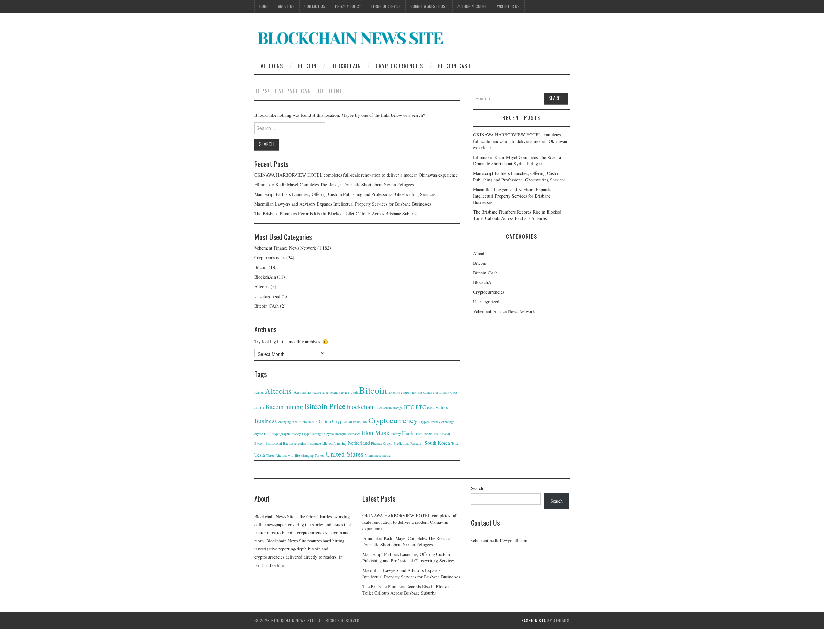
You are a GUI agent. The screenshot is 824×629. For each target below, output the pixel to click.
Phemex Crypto (381, 443)
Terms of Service (385, 6)
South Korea (437, 442)
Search (477, 488)
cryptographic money (286, 433)
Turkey (319, 455)
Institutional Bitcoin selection (286, 443)
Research (416, 443)
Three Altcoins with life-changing (290, 455)
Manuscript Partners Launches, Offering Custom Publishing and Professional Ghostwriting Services (344, 194)
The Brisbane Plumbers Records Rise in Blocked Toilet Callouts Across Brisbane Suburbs (335, 213)
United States (345, 453)
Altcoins (272, 66)
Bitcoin (307, 66)
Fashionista (534, 620)
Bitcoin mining (284, 406)
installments (424, 433)
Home (263, 6)
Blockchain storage (389, 407)
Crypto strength (312, 433)
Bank (354, 392)
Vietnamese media (378, 455)
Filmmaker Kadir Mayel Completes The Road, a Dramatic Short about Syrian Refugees (334, 184)
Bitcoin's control (399, 392)
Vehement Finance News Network (285, 248)
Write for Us (508, 6)
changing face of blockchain (297, 422)
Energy (396, 433)
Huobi (408, 433)
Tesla (259, 454)
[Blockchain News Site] (350, 38)
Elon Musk (375, 433)
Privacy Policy (348, 6)
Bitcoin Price (325, 406)
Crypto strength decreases (342, 433)
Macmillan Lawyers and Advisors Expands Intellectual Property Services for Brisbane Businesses (342, 204)
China (325, 421)
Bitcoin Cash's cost (425, 392)
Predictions (401, 443)
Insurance (314, 443)
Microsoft (329, 443)
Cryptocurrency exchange (436, 422)
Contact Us (314, 6)
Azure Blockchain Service (331, 392)
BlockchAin (346, 66)
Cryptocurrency (392, 420)
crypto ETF (262, 433)
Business (265, 421)
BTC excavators (432, 406)
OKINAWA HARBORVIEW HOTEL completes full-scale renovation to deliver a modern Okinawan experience (356, 175)
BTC (409, 406)
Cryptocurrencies (399, 66)
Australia (302, 391)
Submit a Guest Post (428, 6)
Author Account (472, 6)
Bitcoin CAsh (454, 66)
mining (341, 443)
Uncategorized (267, 296)
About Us (286, 6)
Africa (259, 392)
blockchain (361, 406)
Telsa (455, 443)
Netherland (359, 442)
